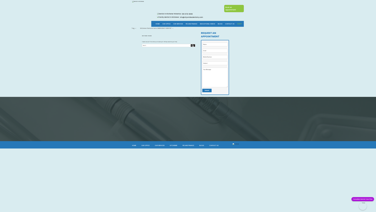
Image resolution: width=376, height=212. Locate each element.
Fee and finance (191, 24)
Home (158, 24)
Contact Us (229, 24)
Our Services (178, 24)
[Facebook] (235, 144)
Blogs (220, 24)
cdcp (239, 24)
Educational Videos (207, 24)
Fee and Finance (188, 145)
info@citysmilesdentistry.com (191, 17)
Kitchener (173, 145)
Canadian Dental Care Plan (362, 199)
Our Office (166, 24)
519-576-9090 (187, 14)
